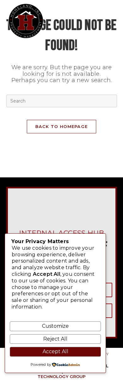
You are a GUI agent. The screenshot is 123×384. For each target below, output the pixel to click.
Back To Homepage (61, 126)
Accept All (55, 351)
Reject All (55, 339)
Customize (55, 326)
